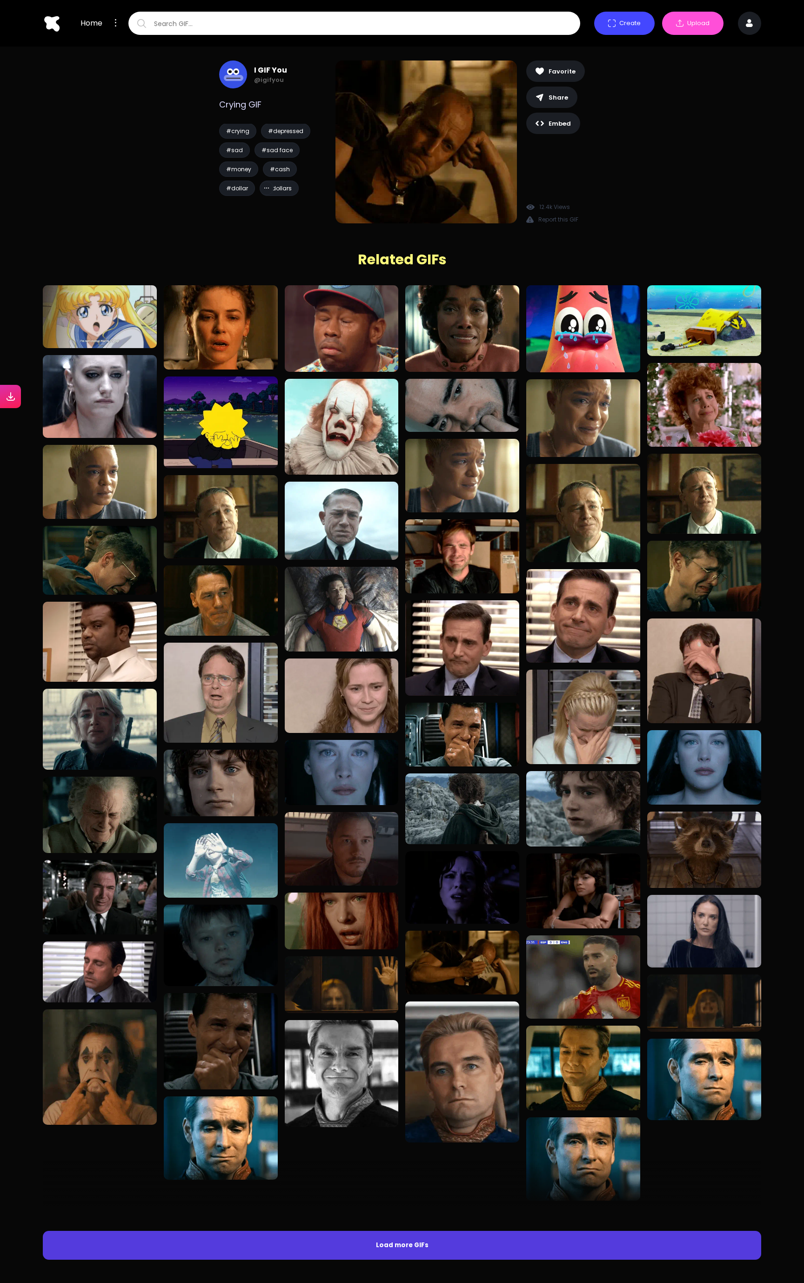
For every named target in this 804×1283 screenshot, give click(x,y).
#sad (234, 150)
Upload (698, 23)
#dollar (237, 188)
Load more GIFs (402, 1164)
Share (558, 97)
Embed (560, 123)
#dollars (279, 188)
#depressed (285, 131)
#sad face (277, 150)
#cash (280, 169)
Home (91, 23)
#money (238, 169)
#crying (237, 131)
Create (630, 23)
